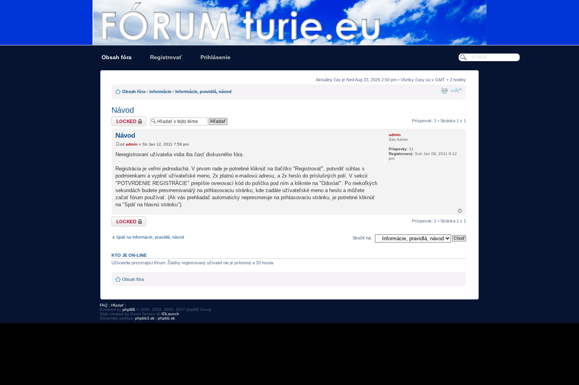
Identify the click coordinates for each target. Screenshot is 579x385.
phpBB (128, 309)
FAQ (104, 305)
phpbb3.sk (144, 318)
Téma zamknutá (127, 118)
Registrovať (166, 57)
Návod (122, 110)
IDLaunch (170, 314)
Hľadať (117, 305)
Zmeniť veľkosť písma (456, 89)
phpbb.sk (166, 318)
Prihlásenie (215, 57)
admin (131, 144)
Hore (460, 211)
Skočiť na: (362, 237)
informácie (160, 91)
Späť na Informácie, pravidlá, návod (150, 237)
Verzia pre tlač (444, 89)
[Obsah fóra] (289, 22)
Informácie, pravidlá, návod (203, 91)
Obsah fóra (117, 57)
